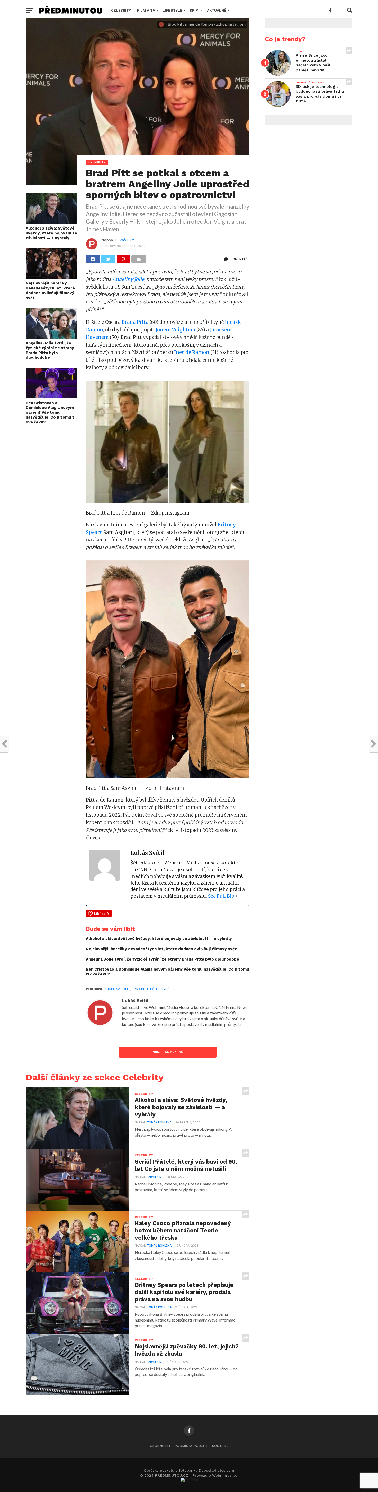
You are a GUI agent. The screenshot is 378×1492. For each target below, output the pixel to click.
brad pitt (140, 989)
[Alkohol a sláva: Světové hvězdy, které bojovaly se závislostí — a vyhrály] (51, 222)
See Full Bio (221, 896)
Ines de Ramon (191, 352)
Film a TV (146, 10)
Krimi (195, 10)
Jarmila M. (155, 1177)
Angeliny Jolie (128, 279)
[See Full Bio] (236, 896)
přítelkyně (160, 989)
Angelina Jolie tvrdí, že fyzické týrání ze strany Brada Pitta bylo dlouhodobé (50, 350)
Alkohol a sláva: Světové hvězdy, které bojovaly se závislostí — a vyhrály (51, 233)
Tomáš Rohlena (159, 1122)
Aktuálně (216, 10)
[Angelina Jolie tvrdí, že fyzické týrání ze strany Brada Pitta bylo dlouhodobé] (51, 337)
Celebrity (121, 10)
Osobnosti (160, 1446)
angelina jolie (117, 989)
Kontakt (220, 1446)
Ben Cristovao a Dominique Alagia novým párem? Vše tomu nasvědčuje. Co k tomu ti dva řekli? (50, 412)
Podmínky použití (191, 1446)
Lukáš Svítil (125, 240)
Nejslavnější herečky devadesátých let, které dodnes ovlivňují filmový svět (50, 290)
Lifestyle (172, 10)
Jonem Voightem (175, 330)
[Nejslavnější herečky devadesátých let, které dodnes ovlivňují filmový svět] (51, 277)
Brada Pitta (135, 322)
